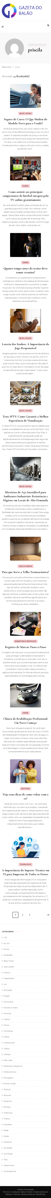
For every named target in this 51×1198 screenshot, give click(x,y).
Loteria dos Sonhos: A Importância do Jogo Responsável (25, 346)
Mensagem (8, 1078)
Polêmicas (8, 1113)
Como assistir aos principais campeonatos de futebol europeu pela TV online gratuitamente (26, 196)
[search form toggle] (48, 25)
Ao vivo (7, 943)
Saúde (25, 262)
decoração (8, 990)
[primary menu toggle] (3, 27)
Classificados (9, 978)
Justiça (6, 1049)
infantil (6, 1037)
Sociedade (8, 1148)
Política (7, 1119)
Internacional (9, 1043)
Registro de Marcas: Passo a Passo (25, 647)
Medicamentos (10, 1072)
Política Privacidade (25, 1189)
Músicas (7, 1089)
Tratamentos (9, 1165)
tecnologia (25, 864)
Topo (6, 1160)
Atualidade (8, 955)
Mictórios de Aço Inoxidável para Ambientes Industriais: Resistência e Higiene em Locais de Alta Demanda (25, 496)
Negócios (8, 1101)
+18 (5, 937)
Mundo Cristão (10, 1084)
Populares (8, 1124)
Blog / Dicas (25, 113)
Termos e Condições (11, 1192)
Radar (6, 1130)
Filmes (26, 186)
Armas (6, 949)
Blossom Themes (13, 1194)
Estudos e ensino (11, 1008)
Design (7, 996)
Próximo (46, 915)
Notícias (25, 788)
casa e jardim (25, 566)
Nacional (7, 1095)
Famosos (7, 1013)
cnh (5, 984)
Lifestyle (7, 1054)
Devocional (8, 1002)
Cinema (7, 973)
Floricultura (8, 1031)
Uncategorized (10, 1171)
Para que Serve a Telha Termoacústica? (25, 572)
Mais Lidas (8, 1060)
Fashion (7, 1019)
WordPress (40, 1194)
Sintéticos (8, 1142)
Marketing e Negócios (25, 641)
